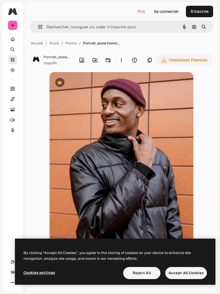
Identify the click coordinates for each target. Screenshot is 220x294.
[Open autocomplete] (38, 27)
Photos (71, 43)
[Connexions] (12, 261)
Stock (54, 43)
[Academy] (12, 272)
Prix (141, 11)
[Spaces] (12, 99)
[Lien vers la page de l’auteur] (36, 60)
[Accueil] (12, 39)
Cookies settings (39, 272)
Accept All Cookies (186, 272)
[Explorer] (12, 70)
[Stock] (12, 59)
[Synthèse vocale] (12, 130)
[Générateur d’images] (12, 109)
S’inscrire (199, 11)
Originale (87, 83)
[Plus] (12, 282)
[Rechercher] (12, 49)
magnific (50, 63)
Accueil (37, 43)
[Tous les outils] (12, 88)
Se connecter (166, 11)
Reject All (142, 272)
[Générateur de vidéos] (12, 119)
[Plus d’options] (121, 60)
